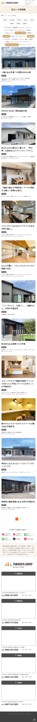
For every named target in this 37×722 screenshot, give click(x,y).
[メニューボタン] (34, 720)
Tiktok (18, 539)
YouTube (30, 539)
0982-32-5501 (11, 595)
